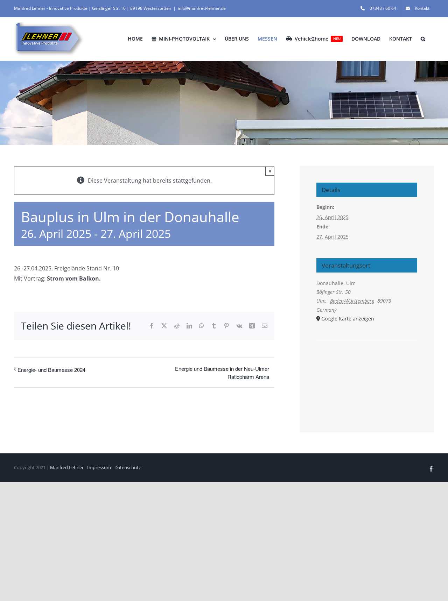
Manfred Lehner (67, 467)
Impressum (99, 467)
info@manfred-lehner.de (202, 8)
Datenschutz (127, 467)
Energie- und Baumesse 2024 (51, 369)
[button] (423, 39)
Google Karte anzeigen (347, 318)
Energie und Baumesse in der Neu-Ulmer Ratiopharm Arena (222, 372)
